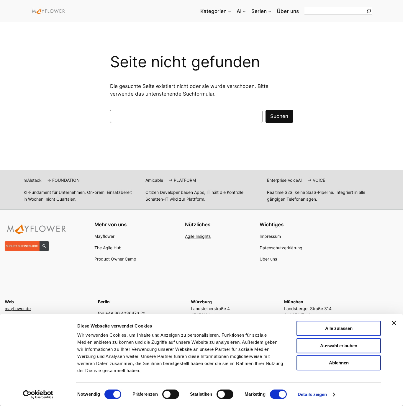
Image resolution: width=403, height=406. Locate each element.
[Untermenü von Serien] (269, 11)
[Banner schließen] (394, 323)
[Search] (368, 10)
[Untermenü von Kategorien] (229, 11)
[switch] (170, 394)
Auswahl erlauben (338, 345)
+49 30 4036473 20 (125, 313)
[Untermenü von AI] (244, 11)
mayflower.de (18, 308)
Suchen (279, 116)
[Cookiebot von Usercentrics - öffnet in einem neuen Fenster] (38, 394)
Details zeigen (312, 394)
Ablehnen (339, 362)
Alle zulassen (339, 328)
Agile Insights (198, 236)
